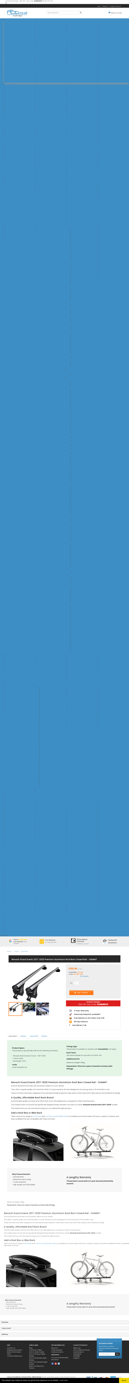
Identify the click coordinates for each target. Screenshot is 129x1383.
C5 (73, 296)
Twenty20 (40, 182)
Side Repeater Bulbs (13, 43)
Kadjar (74, 493)
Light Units (8, 224)
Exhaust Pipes (104, 824)
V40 (73, 593)
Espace (74, 489)
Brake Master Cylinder (107, 808)
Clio (73, 487)
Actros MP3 (76, 395)
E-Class (75, 409)
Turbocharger (73, 852)
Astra (74, 577)
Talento (74, 329)
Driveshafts (10, 872)
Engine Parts (10, 812)
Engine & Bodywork (75, 680)
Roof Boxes (9, 688)
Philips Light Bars (11, 238)
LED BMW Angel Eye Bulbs (46, 144)
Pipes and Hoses (74, 844)
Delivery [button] (5, 1334)
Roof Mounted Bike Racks (77, 694)
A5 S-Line (75, 244)
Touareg (75, 637)
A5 (73, 242)
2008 (74, 453)
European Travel (11, 696)
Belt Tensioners (42, 804)
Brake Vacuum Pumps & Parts (110, 810)
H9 (38, 33)
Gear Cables (10, 878)
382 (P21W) (71, 43)
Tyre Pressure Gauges (107, 668)
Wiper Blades (10, 178)
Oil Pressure (72, 840)
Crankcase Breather (75, 824)
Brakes (8, 808)
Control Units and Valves (45, 868)
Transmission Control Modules (16, 888)
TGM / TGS (75, 383)
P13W (69, 114)
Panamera (76, 477)
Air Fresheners (11, 658)
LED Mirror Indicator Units (14, 232)
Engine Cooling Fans (44, 872)
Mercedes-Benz (46, 746)
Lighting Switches (105, 907)
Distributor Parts (73, 866)
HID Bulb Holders (105, 156)
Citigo (74, 545)
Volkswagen (41, 226)
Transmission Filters (106, 846)
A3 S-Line (75, 236)
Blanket (102, 708)
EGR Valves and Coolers (76, 828)
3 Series (75, 266)
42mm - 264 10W (11, 78)
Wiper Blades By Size (13, 182)
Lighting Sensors (105, 905)
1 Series (74, 264)
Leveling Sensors (105, 884)
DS (69, 316)
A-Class (75, 393)
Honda (43, 722)
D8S (38, 170)
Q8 (73, 258)
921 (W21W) (103, 66)
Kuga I (74, 345)
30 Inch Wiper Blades (75, 218)
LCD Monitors (104, 698)
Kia (42, 736)
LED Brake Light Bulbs (13, 98)
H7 (37, 29)
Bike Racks (9, 692)
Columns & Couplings (76, 878)
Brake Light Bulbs (12, 35)
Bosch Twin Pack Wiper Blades (110, 186)
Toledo (74, 539)
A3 (73, 234)
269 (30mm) (41, 132)
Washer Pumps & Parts (45, 908)
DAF (69, 308)
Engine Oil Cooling (43, 874)
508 (73, 463)
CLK (73, 405)
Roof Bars (9, 686)
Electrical (9, 810)
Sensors (71, 846)
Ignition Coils (72, 870)
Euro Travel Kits (104, 690)
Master (74, 495)
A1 (72, 228)
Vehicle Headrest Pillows (107, 716)
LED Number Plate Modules (108, 232)
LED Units (9, 112)
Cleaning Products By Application (18, 660)
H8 (38, 31)
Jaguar (43, 732)
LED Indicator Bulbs (12, 92)
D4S (38, 166)
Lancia (70, 371)
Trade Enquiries (56, 1350)
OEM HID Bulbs (11, 152)
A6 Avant (75, 248)
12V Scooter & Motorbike (14, 51)
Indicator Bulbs (11, 29)
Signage (8, 842)
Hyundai (44, 724)
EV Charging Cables (13, 796)
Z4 (73, 282)
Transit (74, 351)
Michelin (40, 184)
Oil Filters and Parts (106, 844)
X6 (73, 280)
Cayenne (75, 473)
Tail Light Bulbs (11, 37)
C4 (73, 294)
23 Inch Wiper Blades (75, 208)
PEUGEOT (71, 451)
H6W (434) (103, 39)
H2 (37, 23)
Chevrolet (44, 700)
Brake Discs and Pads (107, 806)
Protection (71, 908)
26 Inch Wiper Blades (75, 214)
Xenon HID (8, 150)
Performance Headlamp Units (16, 226)
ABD (38, 188)
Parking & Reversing (13, 698)
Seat (69, 523)
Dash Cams (10, 694)
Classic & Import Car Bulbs (15, 49)
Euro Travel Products (106, 692)
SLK (73, 421)
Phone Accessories (12, 710)
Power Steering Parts (75, 882)
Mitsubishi (44, 752)
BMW (69, 262)
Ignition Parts (72, 872)
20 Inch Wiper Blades (75, 202)
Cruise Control (42, 824)
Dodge (43, 714)
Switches (40, 834)
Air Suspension (104, 878)
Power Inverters (73, 712)
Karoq (74, 551)
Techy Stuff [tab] (34, 1036)
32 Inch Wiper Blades (75, 220)
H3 (37, 25)
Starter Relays (42, 832)
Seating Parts (104, 870)
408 (73, 461)
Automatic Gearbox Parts (15, 866)
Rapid (74, 557)
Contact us (11, 1348)
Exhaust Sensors (105, 826)
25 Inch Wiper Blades (75, 212)
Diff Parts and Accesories (14, 870)
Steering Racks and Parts (77, 886)
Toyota (43, 778)
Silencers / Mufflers (105, 834)
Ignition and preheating (14, 824)
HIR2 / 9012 (40, 88)
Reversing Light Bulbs (13, 41)
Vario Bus (75, 429)
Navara (74, 445)
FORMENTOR (76, 304)
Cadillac (44, 698)
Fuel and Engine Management (16, 818)
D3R (38, 160)
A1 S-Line (75, 230)
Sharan (74, 633)
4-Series (75, 517)
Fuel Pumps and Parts (107, 854)
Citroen (43, 704)
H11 (37, 35)
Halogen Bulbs (10, 19)
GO (117, 1354)
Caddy (74, 611)
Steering (8, 828)
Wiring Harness (42, 836)
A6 (73, 246)
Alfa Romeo (45, 690)
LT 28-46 (75, 623)
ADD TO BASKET (82, 993)
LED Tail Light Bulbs (12, 100)
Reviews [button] (5, 1322)
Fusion (74, 341)
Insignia (75, 579)
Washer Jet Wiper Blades (108, 188)
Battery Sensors (42, 822)
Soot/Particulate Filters (107, 836)
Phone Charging (105, 722)
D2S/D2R (71, 174)
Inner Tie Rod (72, 880)
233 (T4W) (102, 35)
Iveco (70, 355)
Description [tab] (13, 1036)
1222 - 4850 (76, 391)
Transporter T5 (77, 643)
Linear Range (104, 260)
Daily (73, 357)
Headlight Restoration (13, 668)
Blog (30, 1348)
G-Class (75, 411)
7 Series (74, 270)
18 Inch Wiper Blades (75, 198)
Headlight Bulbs (11, 21)
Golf (73, 619)
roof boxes (37, 1116)
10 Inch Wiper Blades (75, 182)
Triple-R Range (104, 266)
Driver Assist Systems (44, 826)
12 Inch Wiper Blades (75, 186)
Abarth (43, 688)
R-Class (75, 419)
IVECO (43, 730)
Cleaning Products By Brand (16, 662)
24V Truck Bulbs (11, 55)
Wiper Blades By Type (13, 184)
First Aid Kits (103, 710)
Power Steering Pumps (76, 884)
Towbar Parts (10, 832)
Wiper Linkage (42, 904)
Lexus (43, 740)
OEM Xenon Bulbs (12, 928)
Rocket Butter (104, 660)
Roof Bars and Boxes (13, 930)
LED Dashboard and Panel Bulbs (17, 110)
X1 (72, 274)
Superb (74, 563)
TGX (73, 385)
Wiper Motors (41, 906)
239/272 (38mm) (43, 128)
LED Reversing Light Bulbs (14, 104)
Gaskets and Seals (75, 832)
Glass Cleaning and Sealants (78, 668)
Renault (43, 762)
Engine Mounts (73, 830)
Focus (74, 339)
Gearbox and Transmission (15, 820)
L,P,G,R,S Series (77, 519)
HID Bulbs (102, 158)
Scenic (74, 499)
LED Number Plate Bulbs (14, 102)
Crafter (74, 613)
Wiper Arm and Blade (106, 192)
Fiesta (74, 337)
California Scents (43, 658)
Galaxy (74, 343)
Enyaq (74, 547)
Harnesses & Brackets (13, 240)
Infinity (43, 726)
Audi (100, 236)
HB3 (38, 39)
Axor (73, 397)
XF (73, 312)
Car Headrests (11, 702)
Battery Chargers (74, 708)
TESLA (70, 569)
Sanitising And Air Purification (16, 670)
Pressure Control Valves (107, 862)
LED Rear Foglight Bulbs (14, 96)
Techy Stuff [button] (6, 1328)
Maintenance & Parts (12, 802)
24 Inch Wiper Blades (75, 210)
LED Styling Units (42, 146)
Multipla (75, 327)
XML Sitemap (36, 1377)
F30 (73, 272)
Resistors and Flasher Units (15, 116)
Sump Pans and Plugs (76, 848)
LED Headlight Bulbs (12, 86)
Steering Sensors (74, 888)
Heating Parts (41, 876)
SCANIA (70, 515)
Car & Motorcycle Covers (15, 666)
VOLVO (70, 585)
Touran (74, 639)
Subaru (43, 774)
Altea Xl (74, 525)
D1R (38, 152)
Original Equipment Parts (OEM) (17, 158)
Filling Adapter (11, 874)
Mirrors (8, 838)
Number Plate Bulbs (13, 39)
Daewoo (44, 710)
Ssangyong (45, 772)
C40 (73, 587)
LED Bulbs (8, 84)
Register (105, 6)
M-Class (75, 417)
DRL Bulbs (9, 31)
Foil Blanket (103, 712)
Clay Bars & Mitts (74, 662)
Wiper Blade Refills (105, 196)
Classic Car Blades (106, 194)
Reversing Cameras (106, 704)
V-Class (75, 427)
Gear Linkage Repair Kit (14, 880)
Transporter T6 (77, 646)
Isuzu (42, 728)
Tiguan (74, 635)
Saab (43, 766)
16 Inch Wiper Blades (75, 194)
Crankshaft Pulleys (74, 826)
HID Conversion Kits (12, 154)
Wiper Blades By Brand (14, 180)
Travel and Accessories (14, 932)
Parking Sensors (105, 700)
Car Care (8, 656)
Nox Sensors (103, 860)
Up (73, 648)
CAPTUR (74, 485)
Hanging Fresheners (44, 660)
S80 (73, 591)
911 (73, 471)
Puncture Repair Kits (106, 666)
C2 (73, 290)
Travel (7, 684)
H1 (37, 21)
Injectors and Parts (106, 828)
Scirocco (75, 631)
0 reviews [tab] (84, 976)
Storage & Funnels (74, 912)
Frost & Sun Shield (105, 714)
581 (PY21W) (72, 47)
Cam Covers (72, 818)
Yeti (73, 565)
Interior (8, 826)
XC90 (74, 599)
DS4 (73, 318)
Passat (74, 627)
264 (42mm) (41, 130)
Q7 (73, 256)
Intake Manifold (73, 836)
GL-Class (75, 413)
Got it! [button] (124, 1380)
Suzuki (43, 776)
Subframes (103, 890)
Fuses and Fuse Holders (76, 902)
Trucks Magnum (78, 505)
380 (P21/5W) (103, 43)
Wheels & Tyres (73, 666)
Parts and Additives (106, 832)
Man (42, 742)
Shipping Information (14, 1350)
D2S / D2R (40, 108)
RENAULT (71, 483)
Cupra (43, 706)
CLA (73, 403)
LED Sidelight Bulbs (12, 90)
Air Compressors (105, 664)
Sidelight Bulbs (11, 27)
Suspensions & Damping (14, 830)
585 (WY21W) (72, 51)
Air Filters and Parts (106, 840)
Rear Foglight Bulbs (12, 33)
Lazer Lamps (10, 236)
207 (73, 455)
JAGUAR (70, 361)
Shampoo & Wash (74, 658)
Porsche (71, 467)
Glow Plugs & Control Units (77, 868)
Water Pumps (73, 854)
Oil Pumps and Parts (75, 842)
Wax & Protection (74, 664)
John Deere (72, 369)
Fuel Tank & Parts (105, 858)
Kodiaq (74, 553)
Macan (74, 475)
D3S (38, 162)
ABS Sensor (103, 804)
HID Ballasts (103, 154)
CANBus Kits (103, 256)
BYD (42, 696)
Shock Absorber (105, 886)
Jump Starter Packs (12, 798)
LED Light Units (10, 926)
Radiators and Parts (44, 878)
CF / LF (74, 310)
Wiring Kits (102, 270)
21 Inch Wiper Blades (75, 204)
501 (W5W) (103, 37)
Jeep (42, 734)
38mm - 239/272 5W (13, 76)
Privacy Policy (26, 1377)
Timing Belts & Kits (43, 806)
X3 (73, 276)
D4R (38, 164)
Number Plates (11, 840)
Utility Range (103, 268)
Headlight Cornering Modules (109, 162)
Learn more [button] (64, 1380)
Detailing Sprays (74, 670)
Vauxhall (71, 575)
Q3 (73, 254)
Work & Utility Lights (106, 252)
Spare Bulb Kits (104, 694)
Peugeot (44, 756)
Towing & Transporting (14, 708)
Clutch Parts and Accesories (16, 868)
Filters (8, 816)
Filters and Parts (11, 876)
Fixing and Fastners (75, 900)
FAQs (9, 1354)
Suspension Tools (105, 894)
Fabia (74, 549)
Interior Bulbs (10, 45)
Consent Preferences (14, 1356)
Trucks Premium (77, 507)
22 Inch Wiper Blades (75, 206)
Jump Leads (72, 710)
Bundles (71, 676)
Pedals (70, 808)
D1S (38, 154)
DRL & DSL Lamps (105, 246)
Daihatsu (44, 712)
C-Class (75, 401)
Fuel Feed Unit (104, 850)
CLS (73, 407)
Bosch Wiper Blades (44, 180)
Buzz (73, 609)
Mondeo (75, 347)
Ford (69, 333)
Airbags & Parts (104, 866)
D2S (38, 158)
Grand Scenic (77, 491)
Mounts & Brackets (106, 262)
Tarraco (75, 537)
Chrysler (44, 702)
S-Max (74, 349)
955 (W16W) (41, 61)
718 (73, 469)
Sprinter (75, 423)
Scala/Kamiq (76, 561)
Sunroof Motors (104, 872)
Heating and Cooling (13, 822)
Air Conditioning (42, 866)
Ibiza (73, 531)
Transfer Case (11, 886)
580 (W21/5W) (104, 47)
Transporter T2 (77, 641)
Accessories (72, 678)
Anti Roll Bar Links (105, 880)
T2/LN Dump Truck (78, 425)
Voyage (75, 650)
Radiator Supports (74, 810)
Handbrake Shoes (105, 814)
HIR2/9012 (71, 172)
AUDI (69, 226)
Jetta (74, 621)
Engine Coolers (42, 870)
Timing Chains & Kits (44, 810)
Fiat (69, 325)
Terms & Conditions (14, 1377)
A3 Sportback (77, 238)
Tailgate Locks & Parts (107, 874)
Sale (6, 916)
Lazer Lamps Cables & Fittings (110, 274)
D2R (38, 156)
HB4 (38, 41)
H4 (38, 27)
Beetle (74, 607)
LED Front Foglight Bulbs (14, 88)
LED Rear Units (10, 230)
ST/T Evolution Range (106, 264)
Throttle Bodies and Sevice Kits (79, 850)
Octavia (75, 555)
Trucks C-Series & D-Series (81, 503)
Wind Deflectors (11, 690)
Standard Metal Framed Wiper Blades (112, 182)
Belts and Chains (12, 804)
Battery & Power (11, 792)
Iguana (39, 186)
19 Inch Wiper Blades (75, 200)
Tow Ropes (72, 724)
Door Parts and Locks (107, 868)
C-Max (74, 335)
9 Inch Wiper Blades (75, 180)
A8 (73, 252)
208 (73, 457)
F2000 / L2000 (77, 381)
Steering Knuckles (105, 888)
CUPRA (70, 302)
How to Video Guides (36, 1352)
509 (7, 146)
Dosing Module (104, 820)
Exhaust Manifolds (105, 822)
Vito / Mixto (76, 431)
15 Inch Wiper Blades (75, 192)
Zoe (73, 511)
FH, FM (74, 589)
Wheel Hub (103, 896)
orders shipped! (20, 941)
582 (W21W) (72, 49)
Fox (73, 617)
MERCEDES (71, 389)
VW (69, 603)
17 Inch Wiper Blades (75, 196)
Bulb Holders (103, 901)
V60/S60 (75, 595)
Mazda (43, 744)
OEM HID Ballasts (105, 164)
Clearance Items (57, 1352)
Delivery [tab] (44, 1036)
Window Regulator (74, 812)
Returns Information (14, 1352)
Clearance (9, 920)
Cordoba (75, 529)
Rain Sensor (41, 902)
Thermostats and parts (45, 880)
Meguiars (102, 658)
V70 (73, 597)
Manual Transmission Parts (15, 882)
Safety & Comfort (12, 706)
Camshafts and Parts (75, 820)
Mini (69, 435)
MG (42, 748)
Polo (73, 629)
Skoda (43, 770)
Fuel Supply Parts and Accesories (111, 856)
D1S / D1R (40, 106)
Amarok (75, 605)
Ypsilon (74, 373)
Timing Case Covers (44, 808)
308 (73, 459)
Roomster (75, 559)
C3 (73, 292)
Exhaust (8, 814)
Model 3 (75, 571)
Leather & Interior (74, 672)
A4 (73, 240)
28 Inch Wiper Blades (75, 216)
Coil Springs (103, 882)
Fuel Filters (103, 842)
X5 (73, 278)
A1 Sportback (76, 232)
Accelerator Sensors (44, 818)
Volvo (43, 784)
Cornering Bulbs (11, 25)
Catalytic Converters (106, 818)
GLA (73, 415)
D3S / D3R (40, 110)
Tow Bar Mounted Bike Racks (78, 696)
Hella (38, 190)
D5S (38, 168)
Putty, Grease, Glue (74, 910)
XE (73, 363)
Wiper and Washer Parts (14, 834)
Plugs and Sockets (43, 828)
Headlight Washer (43, 900)
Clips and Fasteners (75, 806)
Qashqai (75, 447)
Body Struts (72, 804)
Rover (43, 764)
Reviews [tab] (23, 1036)
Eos (73, 615)
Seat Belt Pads (104, 718)
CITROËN (71, 286)
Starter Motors (42, 830)
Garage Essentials (12, 836)
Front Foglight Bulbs (13, 23)
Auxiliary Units (10, 234)
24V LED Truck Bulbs (12, 118)
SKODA (70, 543)
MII (73, 535)
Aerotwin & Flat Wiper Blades (109, 180)
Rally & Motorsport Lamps (108, 250)
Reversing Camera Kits (107, 702)
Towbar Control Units (13, 900)
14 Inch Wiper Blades (75, 190)
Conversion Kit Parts (13, 156)
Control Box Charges (75, 822)
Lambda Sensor (105, 830)
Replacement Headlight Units (16, 228)
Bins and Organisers (13, 704)
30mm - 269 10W (11, 74)
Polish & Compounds (75, 660)
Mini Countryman (78, 439)
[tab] (64, 1322)
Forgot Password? (115, 6)
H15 (38, 37)
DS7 (73, 320)
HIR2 (38, 43)
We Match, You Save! (82, 941)
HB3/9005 (71, 168)
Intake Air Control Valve (76, 834)
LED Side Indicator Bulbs (14, 106)
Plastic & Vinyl (73, 674)
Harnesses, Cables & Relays (109, 152)
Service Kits (10, 884)
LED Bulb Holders (11, 114)
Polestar (44, 758)
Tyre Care (9, 664)
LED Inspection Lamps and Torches (80, 906)
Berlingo (75, 288)
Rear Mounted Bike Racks (77, 692)
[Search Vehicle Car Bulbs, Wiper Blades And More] (81, 12)
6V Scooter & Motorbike (14, 53)
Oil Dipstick (72, 838)
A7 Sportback (77, 250)
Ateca (74, 527)
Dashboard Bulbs (12, 47)
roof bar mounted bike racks (56, 1116)
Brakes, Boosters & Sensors (109, 812)
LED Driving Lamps (105, 248)
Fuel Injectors (104, 852)
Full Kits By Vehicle (43, 686)
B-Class (75, 399)
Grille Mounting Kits (106, 258)
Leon (73, 533)
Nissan (70, 443)
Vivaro (74, 581)
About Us (54, 1348)
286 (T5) (8, 144)
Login (98, 6)
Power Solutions (11, 700)
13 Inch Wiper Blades (75, 188)
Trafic (74, 501)
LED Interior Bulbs (12, 108)
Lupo (74, 625)
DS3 (73, 298)
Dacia (43, 708)
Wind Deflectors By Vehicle (108, 686)
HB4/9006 (71, 170)
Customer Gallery (35, 1350)
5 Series (75, 268)
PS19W (70, 116)
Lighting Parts (10, 844)
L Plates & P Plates (12, 712)
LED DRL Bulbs (10, 94)
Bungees (71, 722)
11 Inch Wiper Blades (75, 184)
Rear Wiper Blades (105, 184)
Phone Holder (104, 724)
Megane (75, 497)
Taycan (74, 479)
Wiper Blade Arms (105, 190)
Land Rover (72, 377)
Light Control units (105, 903)
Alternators (41, 820)
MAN (69, 379)
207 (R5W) (102, 33)
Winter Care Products (13, 672)
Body (7, 806)
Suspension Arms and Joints (109, 892)
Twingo (74, 509)
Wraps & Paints (11, 674)
